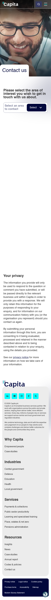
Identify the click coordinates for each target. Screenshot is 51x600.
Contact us (10, 570)
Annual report (11, 560)
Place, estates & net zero (17, 522)
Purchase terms (10, 587)
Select (33, 107)
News (7, 549)
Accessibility (24, 587)
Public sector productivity (17, 512)
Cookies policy (36, 582)
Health (8, 484)
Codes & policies (13, 565)
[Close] (39, 4)
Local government (13, 489)
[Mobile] (45, 4)
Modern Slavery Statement (15, 593)
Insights (8, 544)
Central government (14, 469)
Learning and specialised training (21, 517)
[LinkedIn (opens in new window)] (7, 396)
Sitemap (35, 587)
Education (10, 479)
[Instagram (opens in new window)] (21, 396)
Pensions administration (16, 527)
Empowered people (14, 447)
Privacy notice (10, 582)
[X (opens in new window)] (36, 396)
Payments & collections (16, 507)
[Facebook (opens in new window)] (28, 396)
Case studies (11, 451)
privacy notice (21, 357)
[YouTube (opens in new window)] (14, 396)
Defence (9, 474)
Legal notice (23, 582)
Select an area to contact (14, 107)
